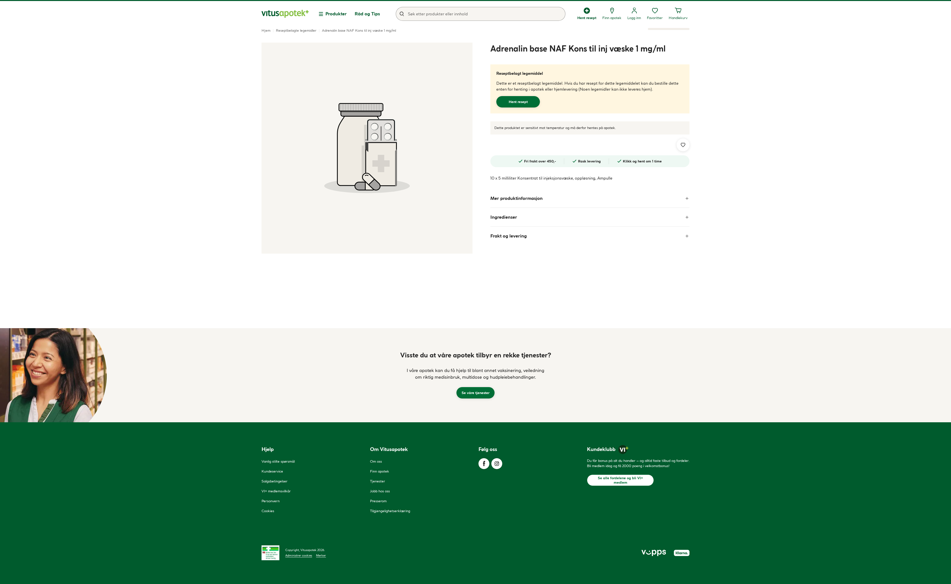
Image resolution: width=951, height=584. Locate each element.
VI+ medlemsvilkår (276, 491)
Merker (321, 555)
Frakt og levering (508, 236)
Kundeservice (272, 471)
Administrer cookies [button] (298, 555)
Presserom (378, 501)
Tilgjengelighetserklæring (390, 511)
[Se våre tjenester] (475, 375)
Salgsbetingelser (275, 481)
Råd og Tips (367, 14)
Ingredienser (503, 217)
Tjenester (377, 481)
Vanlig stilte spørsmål (278, 461)
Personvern (271, 501)
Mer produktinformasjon (516, 198)
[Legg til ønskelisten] (683, 144)
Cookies (268, 511)
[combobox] (480, 14)
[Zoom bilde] (367, 148)
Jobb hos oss (380, 491)
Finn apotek (379, 471)
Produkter (336, 14)
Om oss (376, 461)
